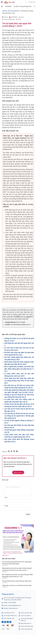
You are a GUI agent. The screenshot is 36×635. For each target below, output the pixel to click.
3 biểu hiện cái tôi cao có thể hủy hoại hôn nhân (16, 585)
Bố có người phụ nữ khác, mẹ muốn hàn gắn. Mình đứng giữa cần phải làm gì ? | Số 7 (19, 369)
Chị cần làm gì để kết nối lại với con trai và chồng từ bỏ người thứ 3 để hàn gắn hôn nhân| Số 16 (19, 416)
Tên (6, 497)
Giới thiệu (8, 6)
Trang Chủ (4, 10)
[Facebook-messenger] (10, 622)
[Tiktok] (8, 622)
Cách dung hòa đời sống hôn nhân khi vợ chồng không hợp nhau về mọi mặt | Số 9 (19, 380)
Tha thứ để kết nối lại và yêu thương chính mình (16, 581)
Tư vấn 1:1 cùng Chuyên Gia (22, 6)
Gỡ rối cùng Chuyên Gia (13, 10)
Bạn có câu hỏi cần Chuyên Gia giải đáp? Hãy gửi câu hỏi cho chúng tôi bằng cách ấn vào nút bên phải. (18, 464)
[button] (26, 2)
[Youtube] (5, 622)
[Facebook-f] (3, 622)
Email (6, 506)
